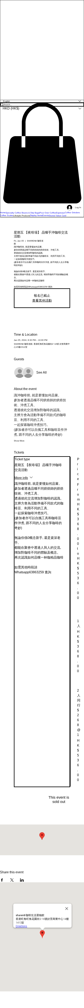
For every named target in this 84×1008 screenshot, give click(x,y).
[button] (42, 153)
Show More (19, 441)
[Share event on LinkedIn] (22, 880)
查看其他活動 (42, 300)
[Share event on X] (12, 880)
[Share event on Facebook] (2, 880)
